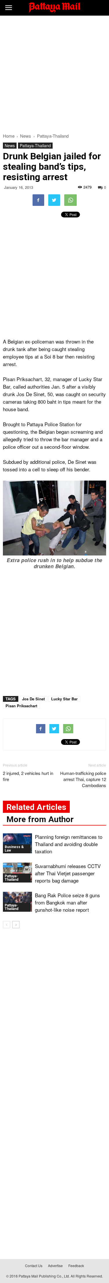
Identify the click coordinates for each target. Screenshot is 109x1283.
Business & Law (14, 848)
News (10, 145)
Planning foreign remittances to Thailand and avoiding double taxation (68, 844)
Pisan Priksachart (21, 705)
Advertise (55, 1265)
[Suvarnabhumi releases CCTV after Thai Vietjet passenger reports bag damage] (17, 873)
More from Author (40, 819)
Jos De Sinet (33, 699)
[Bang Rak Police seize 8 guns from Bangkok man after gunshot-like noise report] (17, 902)
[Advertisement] (54, 73)
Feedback (76, 1265)
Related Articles (36, 807)
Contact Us (33, 1265)
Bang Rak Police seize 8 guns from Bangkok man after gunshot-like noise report (67, 902)
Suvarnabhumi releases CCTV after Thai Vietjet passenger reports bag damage (68, 873)
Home (9, 136)
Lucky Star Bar (64, 699)
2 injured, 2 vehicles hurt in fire (28, 776)
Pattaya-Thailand (35, 145)
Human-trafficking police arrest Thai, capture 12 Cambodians (83, 779)
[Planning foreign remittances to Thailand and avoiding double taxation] (17, 843)
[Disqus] (54, 1016)
